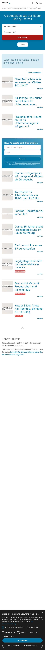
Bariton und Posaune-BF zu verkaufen (28, 247)
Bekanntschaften (10, 26)
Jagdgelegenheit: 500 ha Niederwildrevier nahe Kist (28, 264)
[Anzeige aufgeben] (32, 3)
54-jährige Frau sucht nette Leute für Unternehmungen (28, 101)
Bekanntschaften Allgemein (13, 354)
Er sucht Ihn (37, 352)
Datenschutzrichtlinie (21, 163)
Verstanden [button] (22, 640)
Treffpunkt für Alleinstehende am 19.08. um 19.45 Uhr (27, 195)
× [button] (42, 612)
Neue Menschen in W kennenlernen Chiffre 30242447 (28, 82)
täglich (7, 153)
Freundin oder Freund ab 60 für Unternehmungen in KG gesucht (28, 121)
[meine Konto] (37, 3)
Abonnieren (22, 159)
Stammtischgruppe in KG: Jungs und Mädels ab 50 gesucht (29, 176)
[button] (22, 44)
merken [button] (40, 88)
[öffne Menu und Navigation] (39, 2)
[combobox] (22, 32)
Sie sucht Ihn (26, 352)
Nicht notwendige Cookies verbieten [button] (22, 646)
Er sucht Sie (15, 352)
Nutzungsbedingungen (34, 163)
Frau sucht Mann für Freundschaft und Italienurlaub (27, 286)
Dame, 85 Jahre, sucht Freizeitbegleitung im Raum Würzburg (29, 230)
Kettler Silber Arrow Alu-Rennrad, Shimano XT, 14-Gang (28, 309)
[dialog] (22, 630)
